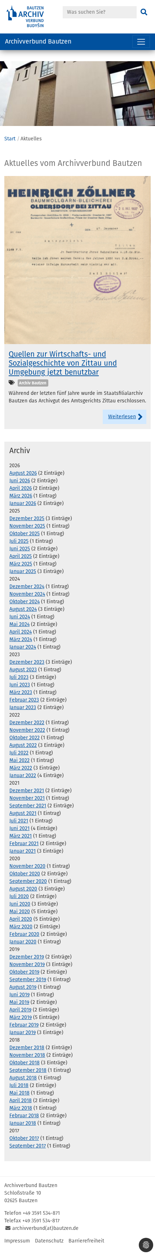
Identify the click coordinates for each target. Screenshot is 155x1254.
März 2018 (20, 1108)
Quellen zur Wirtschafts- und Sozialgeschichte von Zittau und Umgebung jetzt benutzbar (63, 363)
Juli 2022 (18, 753)
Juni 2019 (19, 995)
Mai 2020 (19, 911)
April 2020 (20, 919)
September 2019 (27, 979)
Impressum (17, 1241)
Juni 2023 (19, 685)
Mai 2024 (19, 624)
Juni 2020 (19, 904)
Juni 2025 (19, 549)
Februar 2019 (24, 1025)
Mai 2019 (19, 1002)
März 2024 (20, 639)
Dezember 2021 (26, 791)
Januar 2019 (22, 1032)
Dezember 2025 (26, 518)
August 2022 (23, 745)
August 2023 (23, 670)
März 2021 (20, 836)
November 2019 (27, 964)
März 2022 (20, 768)
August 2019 (22, 987)
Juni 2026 (19, 481)
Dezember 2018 (26, 1048)
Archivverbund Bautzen (38, 41)
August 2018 (23, 1078)
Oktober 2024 (24, 602)
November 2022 (27, 730)
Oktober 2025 (24, 534)
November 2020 (27, 866)
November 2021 (27, 798)
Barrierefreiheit (86, 1241)
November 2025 (27, 526)
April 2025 (20, 556)
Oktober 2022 (24, 738)
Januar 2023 (22, 707)
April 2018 (20, 1100)
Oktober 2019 (24, 972)
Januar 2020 (22, 942)
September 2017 (27, 1146)
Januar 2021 (22, 851)
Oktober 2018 (24, 1063)
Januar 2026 (22, 503)
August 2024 (23, 609)
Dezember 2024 (26, 586)
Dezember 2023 (26, 662)
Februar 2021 (24, 843)
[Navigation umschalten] (141, 41)
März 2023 (20, 692)
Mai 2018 (19, 1093)
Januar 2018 (22, 1123)
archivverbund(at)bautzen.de (45, 1228)
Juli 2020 (19, 896)
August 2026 (23, 473)
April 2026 (20, 488)
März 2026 (20, 496)
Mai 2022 (19, 760)
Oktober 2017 (24, 1138)
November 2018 (27, 1055)
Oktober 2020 (24, 874)
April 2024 (20, 632)
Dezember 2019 (26, 957)
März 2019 (20, 1017)
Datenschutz (49, 1241)
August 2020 (23, 889)
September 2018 (27, 1070)
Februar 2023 (24, 700)
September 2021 (27, 806)
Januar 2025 (22, 571)
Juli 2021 (18, 821)
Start (9, 139)
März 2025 (20, 564)
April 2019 (20, 1010)
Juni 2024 (19, 617)
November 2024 (27, 594)
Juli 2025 (18, 541)
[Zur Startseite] (32, 16)
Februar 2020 (24, 934)
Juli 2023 (18, 677)
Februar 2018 (24, 1116)
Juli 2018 (18, 1085)
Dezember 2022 (26, 723)
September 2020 (28, 881)
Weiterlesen (122, 417)
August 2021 (22, 813)
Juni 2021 (19, 828)
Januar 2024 (22, 647)
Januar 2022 (22, 775)
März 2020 (20, 927)
